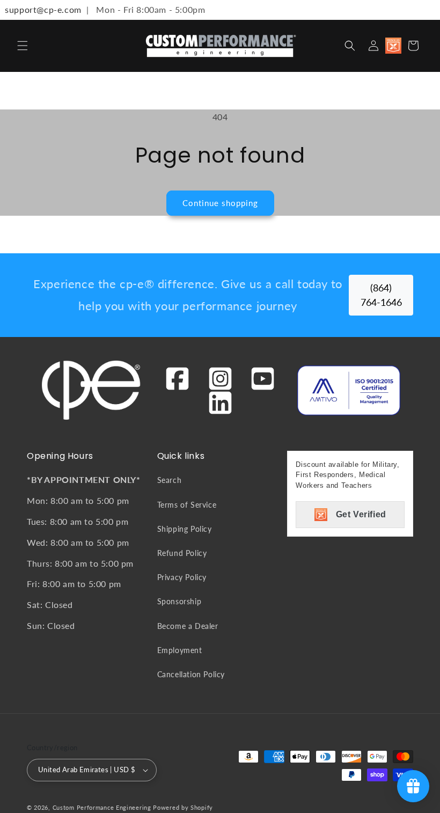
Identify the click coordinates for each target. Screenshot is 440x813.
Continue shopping (220, 203)
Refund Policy (182, 553)
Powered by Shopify (183, 807)
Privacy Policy (182, 577)
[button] (22, 45)
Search (169, 480)
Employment (179, 650)
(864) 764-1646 (381, 295)
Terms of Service (187, 504)
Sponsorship (179, 601)
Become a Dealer (187, 626)
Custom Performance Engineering (102, 807)
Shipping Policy (184, 528)
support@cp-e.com (41, 9)
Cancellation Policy (191, 674)
